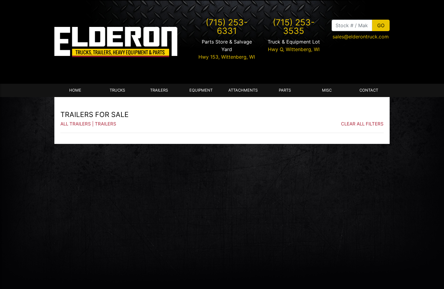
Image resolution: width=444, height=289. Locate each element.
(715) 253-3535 (294, 26)
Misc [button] (327, 90)
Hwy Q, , (294, 49)
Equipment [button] (201, 90)
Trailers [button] (159, 90)
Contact (368, 90)
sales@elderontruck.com (361, 37)
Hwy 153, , (226, 57)
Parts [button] (285, 90)
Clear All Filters (362, 124)
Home (75, 90)
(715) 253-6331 (227, 26)
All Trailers (75, 124)
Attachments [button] (243, 90)
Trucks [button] (117, 90)
